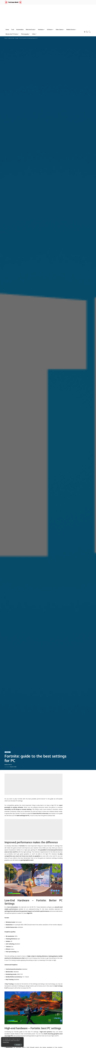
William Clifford (8, 764)
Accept (18, 1044)
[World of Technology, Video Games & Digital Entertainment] (13, 2)
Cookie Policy (6, 1042)
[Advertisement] (48, 16)
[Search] (89, 31)
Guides (7, 752)
